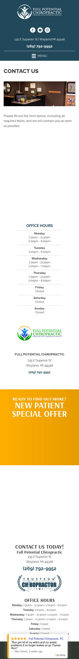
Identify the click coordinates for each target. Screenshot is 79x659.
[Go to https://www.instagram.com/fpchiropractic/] (47, 30)
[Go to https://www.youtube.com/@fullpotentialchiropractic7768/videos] (40, 30)
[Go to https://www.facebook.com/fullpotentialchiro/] (32, 30)
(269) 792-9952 (39, 46)
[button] (39, 439)
